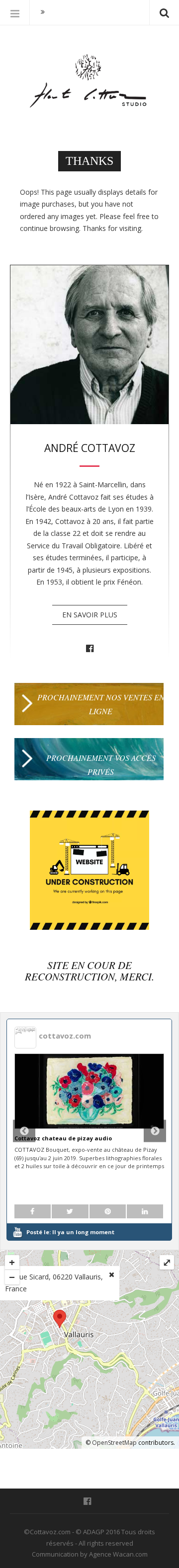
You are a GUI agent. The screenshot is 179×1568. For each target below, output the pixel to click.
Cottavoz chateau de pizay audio (63, 1138)
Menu (15, 12)
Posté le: (70, 1232)
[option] (89, 1130)
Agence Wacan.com (118, 1554)
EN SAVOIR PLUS (89, 614)
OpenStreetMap (114, 1442)
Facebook (89, 648)
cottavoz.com (65, 1036)
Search (164, 12)
